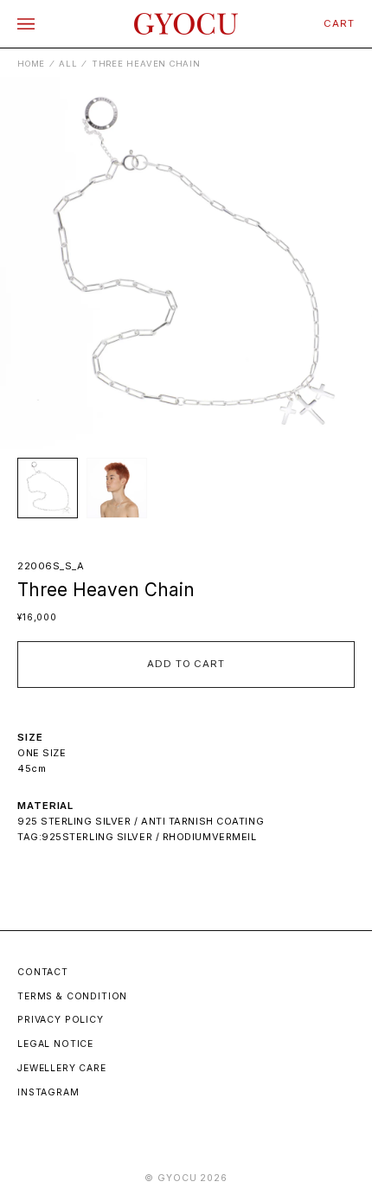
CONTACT (42, 972)
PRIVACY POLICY (60, 1019)
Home (31, 63)
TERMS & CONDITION (72, 996)
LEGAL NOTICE (55, 1044)
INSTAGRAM (48, 1092)
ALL (68, 63)
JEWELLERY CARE (61, 1068)
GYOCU (176, 1178)
